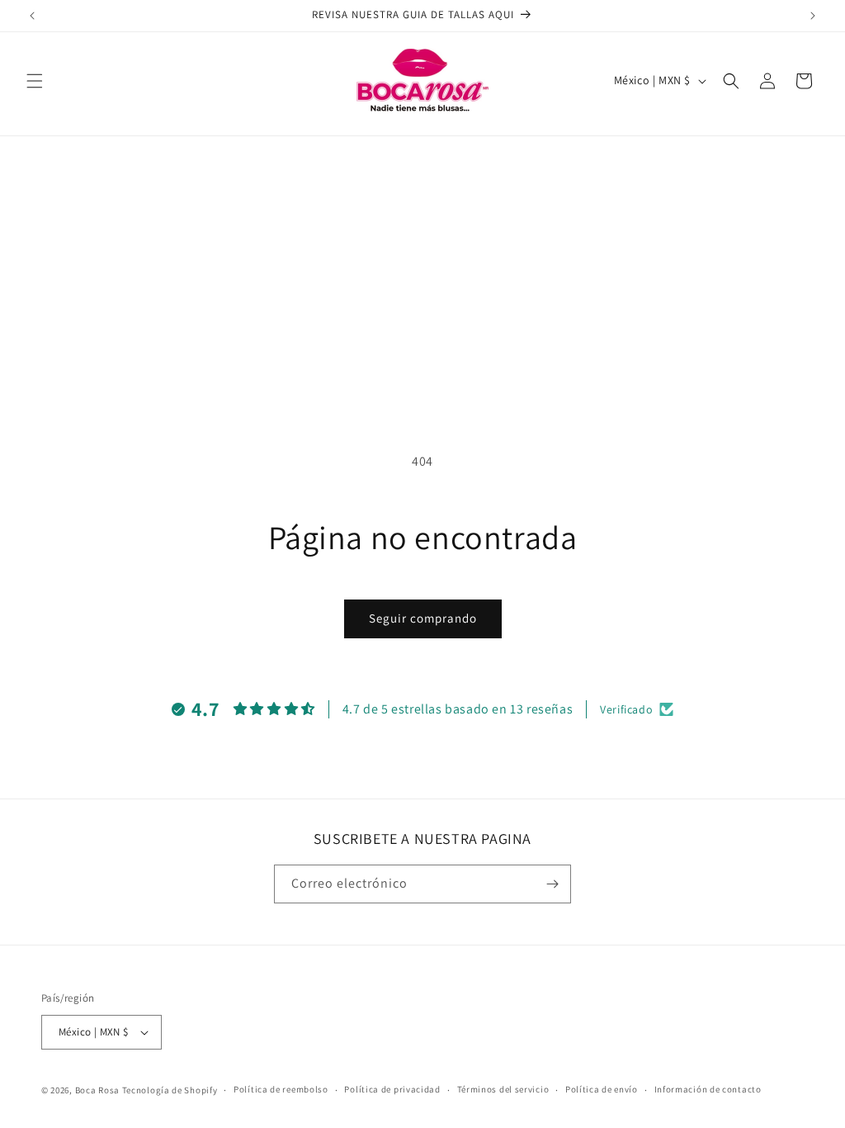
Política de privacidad (392, 1089)
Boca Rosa (97, 1090)
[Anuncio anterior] (32, 15)
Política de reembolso (281, 1089)
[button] (35, 81)
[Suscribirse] (552, 884)
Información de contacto (708, 1089)
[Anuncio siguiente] (813, 15)
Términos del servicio (503, 1089)
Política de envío (601, 1089)
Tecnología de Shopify (170, 1090)
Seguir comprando (423, 618)
